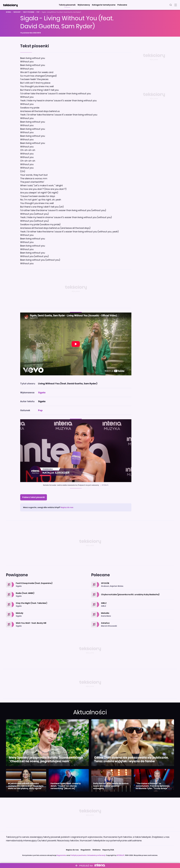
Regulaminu (61, 855)
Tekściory (17, 12)
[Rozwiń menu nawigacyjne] (175, 5)
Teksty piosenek (28, 12)
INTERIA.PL (121, 855)
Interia (8, 12)
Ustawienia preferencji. (96, 855)
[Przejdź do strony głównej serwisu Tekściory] (10, 5)
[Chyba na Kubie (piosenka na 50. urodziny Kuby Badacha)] (132, 592)
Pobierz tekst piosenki (33, 497)
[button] (67, 5)
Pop (38, 12)
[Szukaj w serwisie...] (170, 5)
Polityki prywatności (78, 855)
